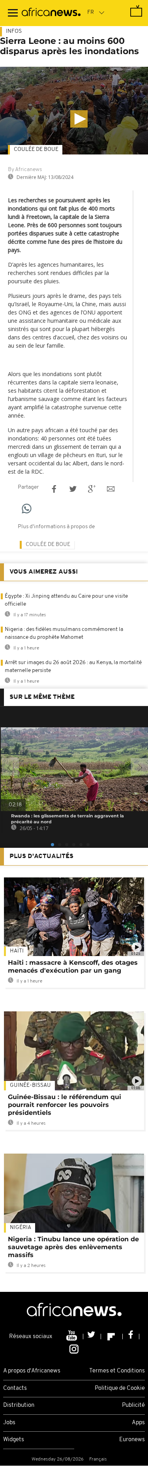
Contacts (15, 1388)
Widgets (13, 1440)
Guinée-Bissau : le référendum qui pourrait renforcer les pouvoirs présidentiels (64, 1104)
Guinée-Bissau (30, 1085)
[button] (79, 119)
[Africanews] (51, 13)
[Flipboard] (112, 1336)
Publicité (133, 1405)
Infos (14, 31)
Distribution (18, 1405)
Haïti (17, 951)
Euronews (132, 1440)
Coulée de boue (36, 149)
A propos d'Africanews (31, 1371)
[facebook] (131, 1336)
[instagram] (74, 1349)
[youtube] (72, 1336)
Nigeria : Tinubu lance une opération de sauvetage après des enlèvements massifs (73, 1247)
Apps (138, 1423)
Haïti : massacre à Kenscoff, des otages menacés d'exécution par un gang (73, 966)
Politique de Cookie (120, 1388)
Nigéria (20, 1228)
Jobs (9, 1423)
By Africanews (25, 170)
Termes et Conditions (117, 1371)
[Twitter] (92, 1336)
